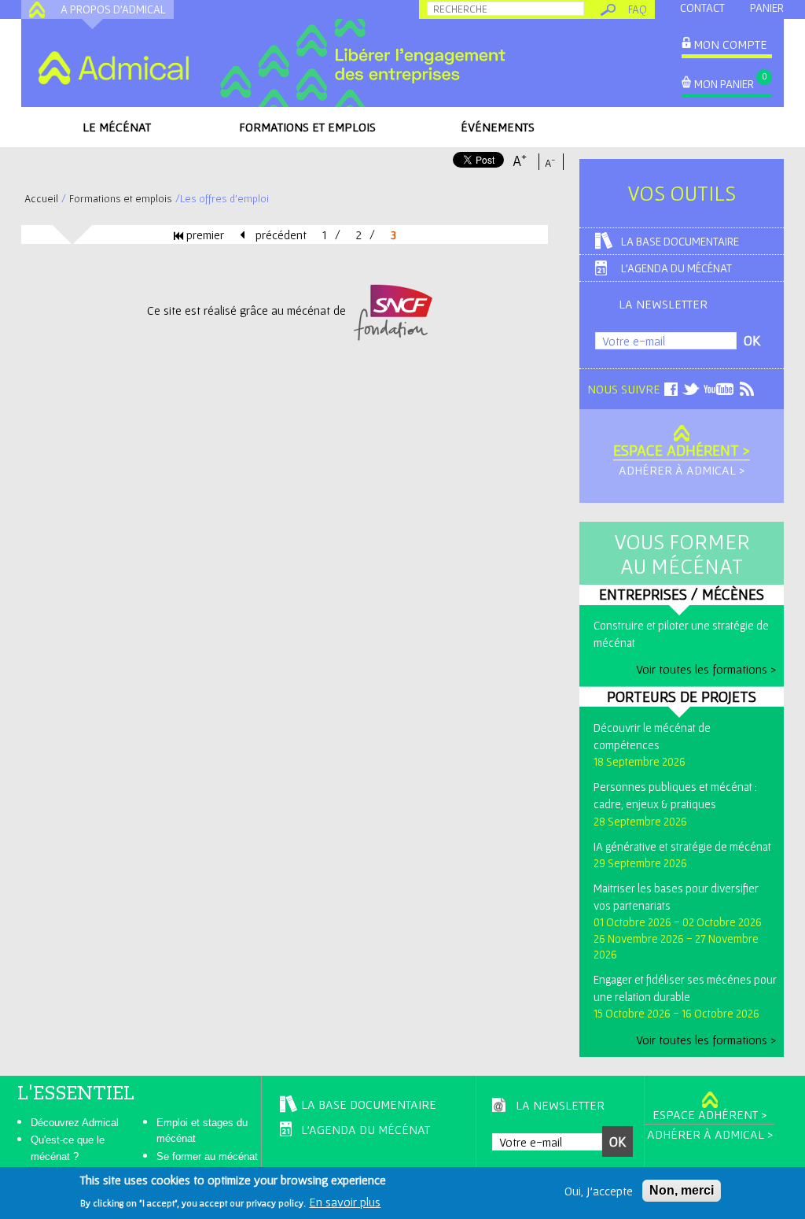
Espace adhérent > (681, 450)
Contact (702, 7)
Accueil (41, 198)
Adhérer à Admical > (681, 470)
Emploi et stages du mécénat (202, 1131)
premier (203, 234)
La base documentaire (680, 241)
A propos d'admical (113, 9)
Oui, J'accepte (598, 1191)
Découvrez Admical (75, 1122)
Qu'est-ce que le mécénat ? (68, 1148)
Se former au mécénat (207, 1156)
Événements (498, 127)
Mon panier (724, 84)
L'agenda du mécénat (676, 268)
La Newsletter (663, 304)
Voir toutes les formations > (706, 669)
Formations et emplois (307, 127)
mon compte (730, 44)
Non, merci (681, 1190)
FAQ (637, 9)
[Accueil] (113, 67)
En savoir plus (344, 1202)
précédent (279, 234)
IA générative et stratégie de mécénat (682, 846)
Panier (767, 7)
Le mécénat (117, 127)
